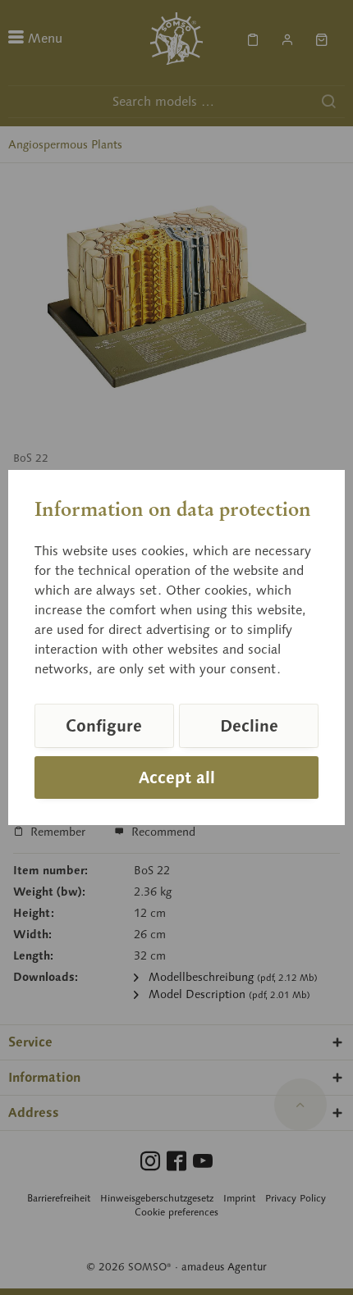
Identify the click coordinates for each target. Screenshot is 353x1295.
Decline (249, 725)
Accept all (177, 777)
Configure (104, 725)
